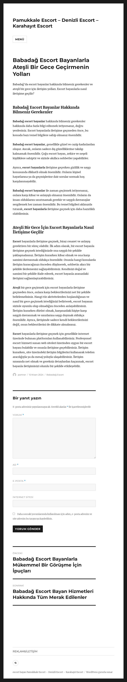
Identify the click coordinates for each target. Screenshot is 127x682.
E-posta (19, 481)
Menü (19, 39)
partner (22, 374)
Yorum (18, 415)
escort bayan (19, 672)
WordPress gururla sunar (99, 672)
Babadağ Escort (55, 374)
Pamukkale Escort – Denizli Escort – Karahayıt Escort (55, 672)
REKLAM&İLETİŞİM (25, 651)
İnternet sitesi (23, 497)
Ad (16, 464)
